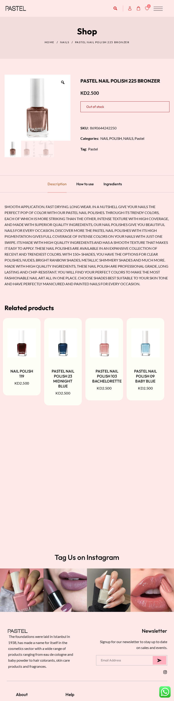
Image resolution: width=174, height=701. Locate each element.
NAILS (64, 42)
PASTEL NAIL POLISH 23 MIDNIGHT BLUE (63, 378)
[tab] (57, 183)
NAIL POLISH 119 (21, 373)
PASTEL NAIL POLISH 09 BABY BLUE (145, 376)
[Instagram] (165, 672)
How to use (85, 184)
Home (49, 42)
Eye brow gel (32, 683)
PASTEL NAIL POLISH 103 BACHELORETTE (107, 376)
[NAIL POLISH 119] (21, 343)
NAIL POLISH (111, 138)
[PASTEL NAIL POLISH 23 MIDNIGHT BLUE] (63, 343)
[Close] (66, 668)
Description (57, 184)
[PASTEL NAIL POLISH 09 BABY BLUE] (145, 343)
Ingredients (113, 184)
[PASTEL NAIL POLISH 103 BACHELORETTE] (104, 343)
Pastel (139, 138)
